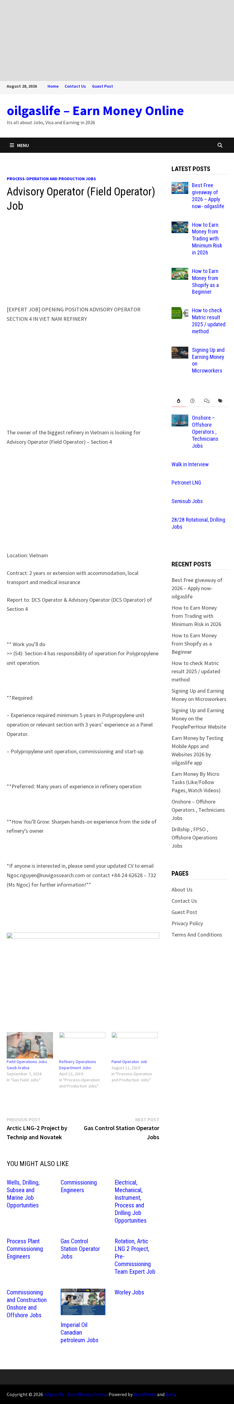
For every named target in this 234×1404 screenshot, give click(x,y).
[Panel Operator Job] (135, 1045)
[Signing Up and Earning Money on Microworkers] (180, 350)
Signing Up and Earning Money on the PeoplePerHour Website (199, 718)
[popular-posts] (179, 401)
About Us (182, 889)
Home (53, 86)
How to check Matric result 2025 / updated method (208, 320)
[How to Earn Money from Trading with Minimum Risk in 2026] (180, 225)
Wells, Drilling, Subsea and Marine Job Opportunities (23, 1194)
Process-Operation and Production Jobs (51, 178)
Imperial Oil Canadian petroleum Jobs (79, 1332)
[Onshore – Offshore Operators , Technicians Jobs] (180, 418)
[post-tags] (220, 401)
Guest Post (102, 86)
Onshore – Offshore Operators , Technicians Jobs (205, 432)
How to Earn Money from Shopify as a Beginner (205, 281)
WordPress (144, 1394)
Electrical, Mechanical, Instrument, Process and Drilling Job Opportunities (131, 1201)
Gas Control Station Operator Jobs (80, 1249)
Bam (170, 1394)
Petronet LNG (186, 482)
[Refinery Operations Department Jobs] (82, 1045)
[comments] (207, 401)
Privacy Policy (187, 923)
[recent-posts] (193, 401)
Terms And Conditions (197, 934)
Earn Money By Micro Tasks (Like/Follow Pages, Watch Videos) (196, 782)
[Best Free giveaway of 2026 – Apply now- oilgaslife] (180, 186)
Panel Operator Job (129, 1061)
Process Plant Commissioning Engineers (25, 1249)
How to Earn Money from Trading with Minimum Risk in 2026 (207, 239)
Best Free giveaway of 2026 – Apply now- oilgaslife (208, 195)
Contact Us (75, 86)
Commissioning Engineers (79, 1186)
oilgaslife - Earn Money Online (75, 1394)
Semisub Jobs (187, 501)
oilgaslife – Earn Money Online (95, 110)
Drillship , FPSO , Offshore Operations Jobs (195, 837)
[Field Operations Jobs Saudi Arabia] (30, 1045)
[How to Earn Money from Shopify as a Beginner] (180, 271)
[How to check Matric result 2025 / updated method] (180, 311)
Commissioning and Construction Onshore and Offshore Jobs (27, 1304)
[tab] (179, 401)
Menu (23, 145)
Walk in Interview (190, 464)
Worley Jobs (129, 1292)
